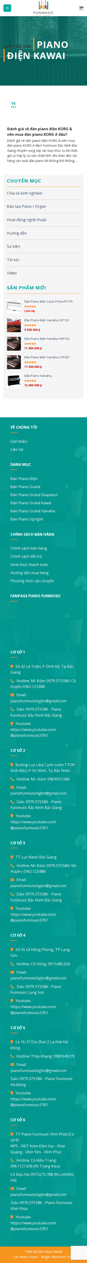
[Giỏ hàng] (81, 8)
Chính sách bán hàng (28, 548)
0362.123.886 (34, 686)
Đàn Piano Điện (24, 478)
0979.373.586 (58, 680)
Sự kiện (13, 246)
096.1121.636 (21, 1166)
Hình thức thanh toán (29, 564)
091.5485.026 (59, 963)
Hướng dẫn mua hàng (29, 572)
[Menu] (7, 8)
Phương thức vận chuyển (32, 580)
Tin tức (13, 259)
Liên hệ (16, 449)
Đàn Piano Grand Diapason (34, 494)
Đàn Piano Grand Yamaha (32, 511)
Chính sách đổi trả (26, 556)
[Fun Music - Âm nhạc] (44, 8)
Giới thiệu (18, 441)
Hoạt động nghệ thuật (26, 219)
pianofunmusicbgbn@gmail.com (38, 700)
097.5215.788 (42, 1174)
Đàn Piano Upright (26, 519)
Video (12, 273)
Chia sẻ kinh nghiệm (24, 193)
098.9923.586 (58, 779)
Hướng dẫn (17, 233)
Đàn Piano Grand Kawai (30, 502)
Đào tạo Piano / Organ (26, 206)
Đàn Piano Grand (25, 486)
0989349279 (64, 1056)
